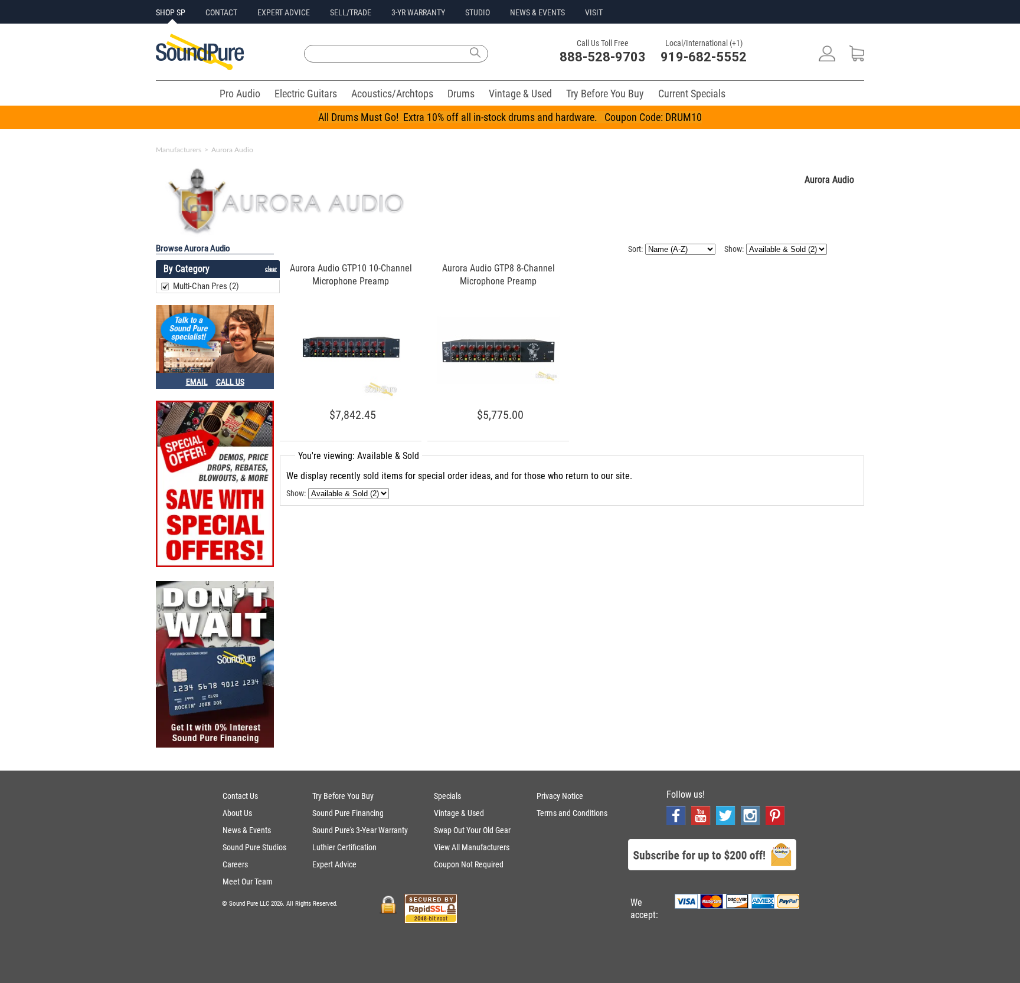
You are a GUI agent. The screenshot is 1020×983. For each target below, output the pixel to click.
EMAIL (197, 381)
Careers (235, 864)
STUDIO (477, 12)
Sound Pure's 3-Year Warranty (360, 830)
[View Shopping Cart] (856, 58)
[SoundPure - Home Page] (200, 67)
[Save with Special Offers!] (215, 485)
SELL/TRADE (350, 12)
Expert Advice (334, 864)
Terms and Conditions (572, 813)
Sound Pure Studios (254, 847)
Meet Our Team (248, 881)
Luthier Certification (344, 847)
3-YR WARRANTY (418, 12)
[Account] (827, 58)
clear (271, 269)
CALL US (230, 381)
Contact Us (240, 796)
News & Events (247, 830)
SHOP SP (170, 12)
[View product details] (350, 397)
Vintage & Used (520, 93)
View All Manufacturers (471, 847)
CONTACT (221, 12)
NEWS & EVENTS (537, 12)
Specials (447, 796)
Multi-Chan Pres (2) (206, 286)
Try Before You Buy (605, 93)
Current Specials (691, 93)
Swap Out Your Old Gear (472, 830)
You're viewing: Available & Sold (358, 455)
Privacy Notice (560, 796)
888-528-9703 (603, 57)
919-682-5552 (704, 57)
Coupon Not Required (469, 864)
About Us (237, 813)
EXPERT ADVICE (283, 12)
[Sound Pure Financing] (215, 665)
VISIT (594, 12)
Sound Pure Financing (348, 813)
